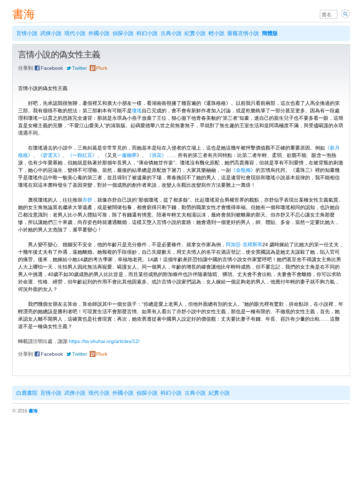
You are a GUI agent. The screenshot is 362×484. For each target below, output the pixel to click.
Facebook (52, 68)
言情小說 (26, 33)
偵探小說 (123, 33)
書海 (23, 14)
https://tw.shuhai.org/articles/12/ (104, 341)
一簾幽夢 (127, 155)
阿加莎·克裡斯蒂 (244, 244)
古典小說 (171, 33)
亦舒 (87, 200)
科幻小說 (147, 33)
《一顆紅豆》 (82, 155)
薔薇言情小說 (243, 33)
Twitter (79, 68)
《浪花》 (157, 155)
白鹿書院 (26, 393)
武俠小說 (51, 33)
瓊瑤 (137, 110)
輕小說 (216, 33)
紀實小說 (195, 33)
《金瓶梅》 (243, 170)
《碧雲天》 (50, 155)
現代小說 (75, 33)
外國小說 (99, 33)
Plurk (101, 68)
